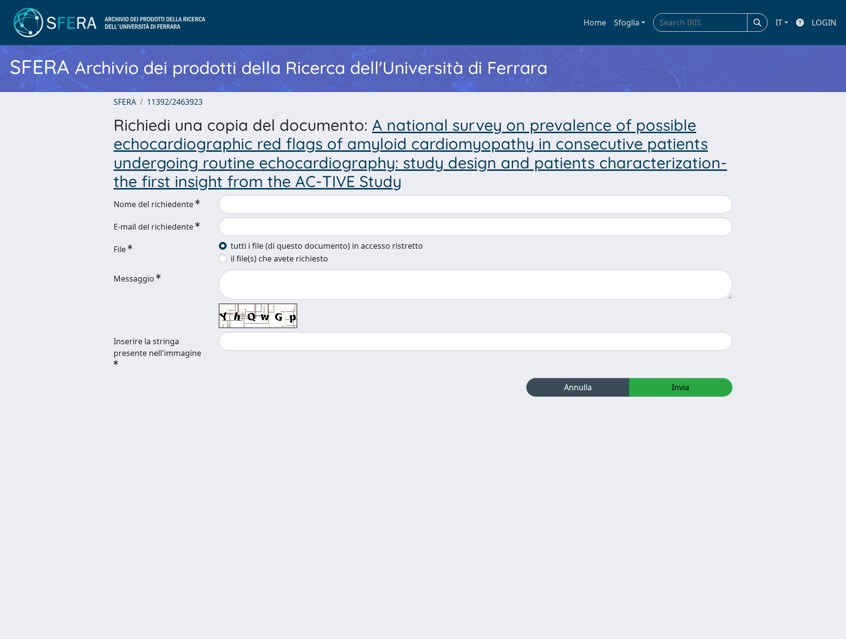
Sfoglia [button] (626, 22)
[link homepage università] (109, 22)
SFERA (125, 101)
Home (595, 22)
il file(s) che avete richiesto (279, 258)
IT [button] (779, 22)
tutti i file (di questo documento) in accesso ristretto (327, 245)
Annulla (578, 387)
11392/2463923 (175, 101)
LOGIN (824, 22)
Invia (680, 387)
